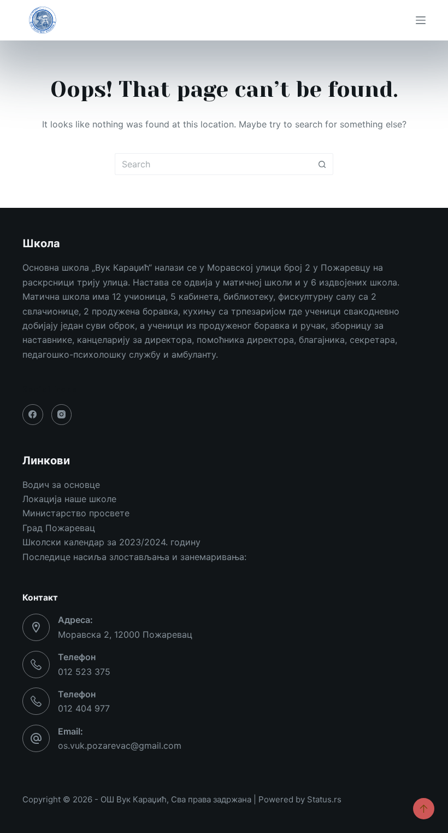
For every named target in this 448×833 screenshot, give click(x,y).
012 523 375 (84, 671)
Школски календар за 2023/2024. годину (111, 542)
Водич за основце (61, 484)
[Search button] (322, 164)
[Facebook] (32, 414)
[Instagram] (61, 414)
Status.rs (324, 799)
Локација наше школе (69, 498)
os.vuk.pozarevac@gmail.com (119, 745)
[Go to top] (423, 808)
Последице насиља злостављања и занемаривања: (134, 556)
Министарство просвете (75, 513)
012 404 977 (84, 708)
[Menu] (421, 20)
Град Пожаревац (58, 527)
